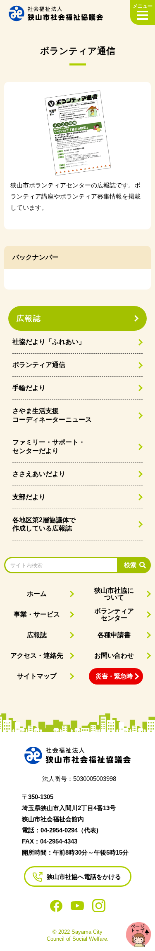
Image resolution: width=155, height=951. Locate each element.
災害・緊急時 (114, 676)
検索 (130, 564)
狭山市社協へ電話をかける (84, 876)
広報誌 (29, 318)
